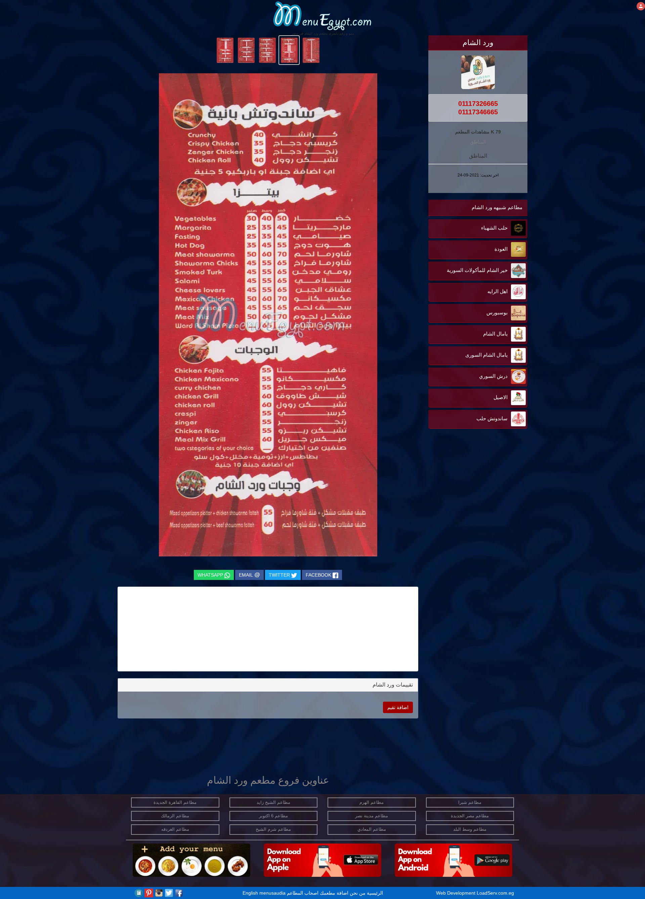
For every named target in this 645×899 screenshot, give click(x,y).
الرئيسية (375, 893)
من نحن (358, 893)
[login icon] (641, 6)
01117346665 (478, 112)
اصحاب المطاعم (302, 893)
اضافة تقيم (397, 707)
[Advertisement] (485, 498)
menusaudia (272, 893)
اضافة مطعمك (334, 893)
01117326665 (478, 103)
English (250, 893)
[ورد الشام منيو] (311, 49)
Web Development (456, 893)
